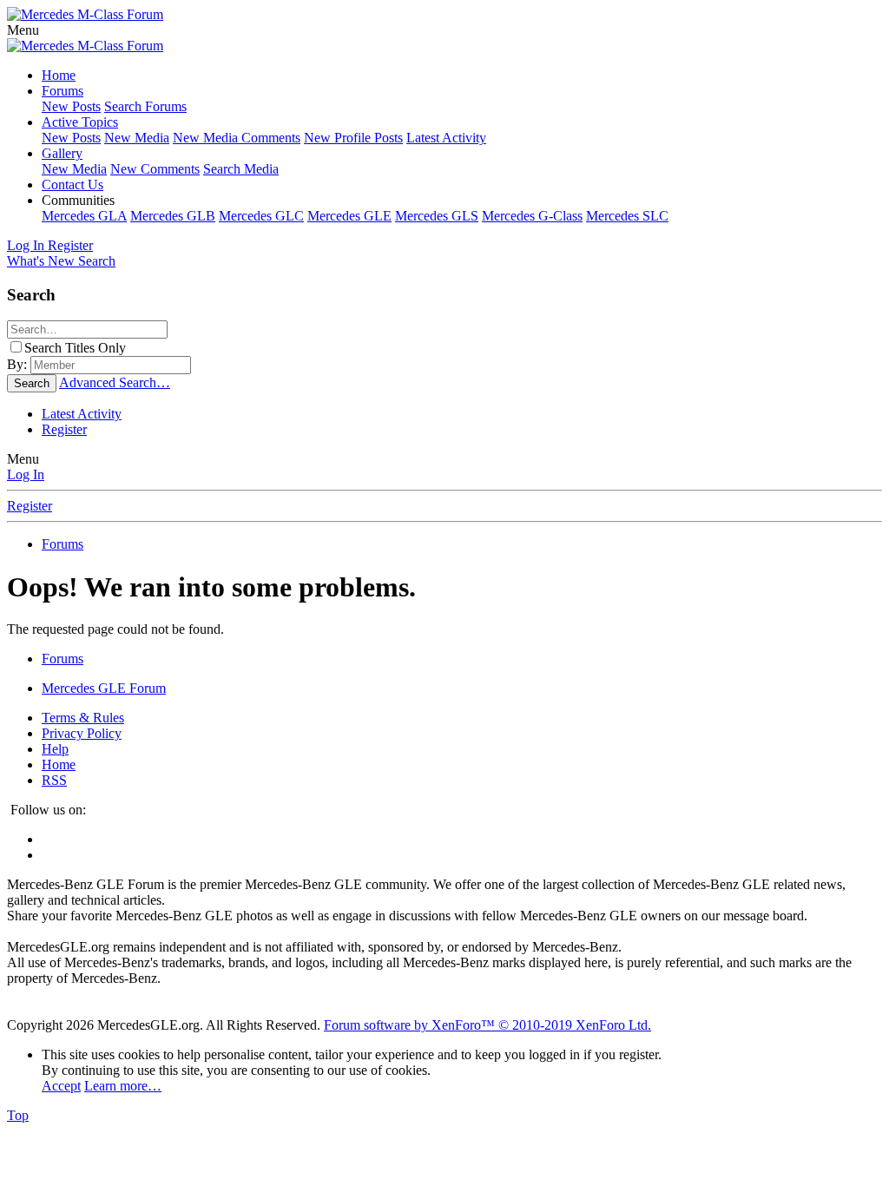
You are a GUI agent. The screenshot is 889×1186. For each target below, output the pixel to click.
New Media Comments (236, 137)
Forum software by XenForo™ (487, 1025)
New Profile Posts (353, 137)
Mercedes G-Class (532, 215)
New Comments (155, 168)
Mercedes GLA (84, 215)
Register (64, 429)
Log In (25, 474)
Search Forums (145, 106)
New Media (136, 137)
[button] (23, 30)
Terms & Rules (83, 717)
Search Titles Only (75, 347)
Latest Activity (446, 137)
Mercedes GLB (172, 215)
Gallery (62, 153)
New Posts (71, 106)
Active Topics (80, 122)
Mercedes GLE (349, 215)
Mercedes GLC (261, 215)
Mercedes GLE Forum (104, 688)
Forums (62, 90)
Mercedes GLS (436, 215)
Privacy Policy (82, 733)
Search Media (241, 168)
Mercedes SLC (627, 215)
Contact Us (72, 184)
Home (59, 75)
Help (55, 748)
